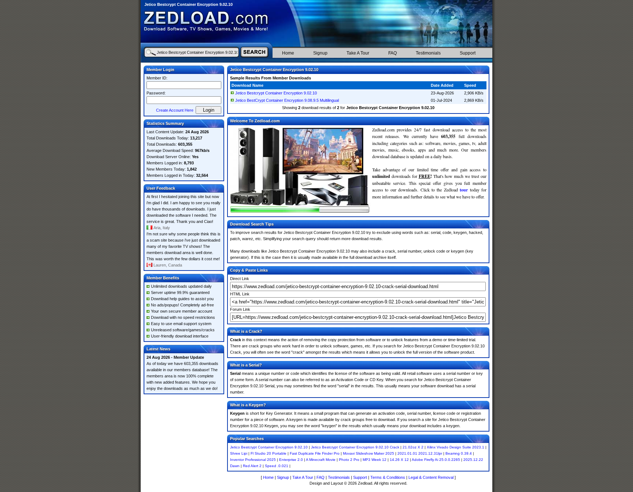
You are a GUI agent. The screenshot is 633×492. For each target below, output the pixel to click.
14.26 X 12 (399, 460)
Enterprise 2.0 (291, 460)
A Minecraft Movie (321, 460)
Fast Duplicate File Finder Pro (315, 453)
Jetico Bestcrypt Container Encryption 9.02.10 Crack (355, 447)
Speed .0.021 (276, 466)
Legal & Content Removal (431, 477)
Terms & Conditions (387, 477)
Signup (320, 53)
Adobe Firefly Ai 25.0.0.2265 (436, 460)
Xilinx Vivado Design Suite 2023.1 (455, 447)
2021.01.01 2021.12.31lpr (419, 453)
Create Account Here (174, 110)
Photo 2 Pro (349, 460)
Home (288, 53)
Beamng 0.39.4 (458, 453)
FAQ (392, 53)
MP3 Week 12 (374, 460)
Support (467, 53)
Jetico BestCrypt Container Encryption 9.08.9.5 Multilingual (287, 100)
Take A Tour (358, 53)
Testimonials (428, 53)
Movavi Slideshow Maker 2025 (368, 453)
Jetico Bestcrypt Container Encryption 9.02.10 (276, 93)
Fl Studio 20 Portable (268, 453)
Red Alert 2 (252, 466)
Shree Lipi (238, 453)
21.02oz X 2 (413, 447)
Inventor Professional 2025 (253, 460)
